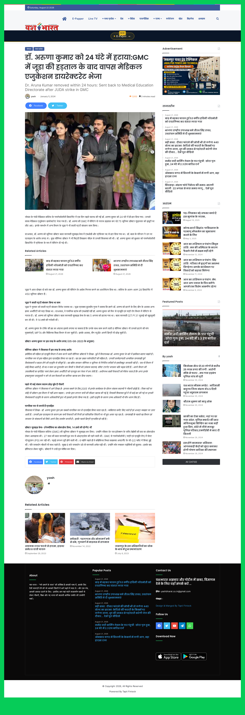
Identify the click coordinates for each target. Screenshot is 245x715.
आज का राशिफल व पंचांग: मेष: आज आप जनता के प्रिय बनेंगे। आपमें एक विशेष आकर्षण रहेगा (199, 283)
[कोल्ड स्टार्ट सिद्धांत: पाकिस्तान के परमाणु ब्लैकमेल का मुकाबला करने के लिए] (171, 232)
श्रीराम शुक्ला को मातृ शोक (197, 401)
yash (33, 96)
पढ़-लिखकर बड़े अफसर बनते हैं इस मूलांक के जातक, (199, 214)
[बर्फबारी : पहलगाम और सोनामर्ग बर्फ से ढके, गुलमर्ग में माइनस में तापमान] (90, 524)
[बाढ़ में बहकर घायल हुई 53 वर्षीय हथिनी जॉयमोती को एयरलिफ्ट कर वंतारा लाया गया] (34, 265)
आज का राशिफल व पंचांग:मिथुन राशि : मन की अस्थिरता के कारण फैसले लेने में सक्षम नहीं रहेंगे (200, 247)
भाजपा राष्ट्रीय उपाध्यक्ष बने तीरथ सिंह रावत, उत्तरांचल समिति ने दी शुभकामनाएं (133, 265)
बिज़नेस (190, 18)
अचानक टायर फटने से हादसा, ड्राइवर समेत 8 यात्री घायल (44, 547)
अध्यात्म (201, 18)
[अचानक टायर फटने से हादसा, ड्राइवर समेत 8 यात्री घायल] (45, 528)
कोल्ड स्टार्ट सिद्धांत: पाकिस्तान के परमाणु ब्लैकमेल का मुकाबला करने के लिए (201, 231)
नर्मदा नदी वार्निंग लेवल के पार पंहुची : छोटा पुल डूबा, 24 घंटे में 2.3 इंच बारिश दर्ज (190, 338)
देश (121, 18)
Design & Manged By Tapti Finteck (173, 605)
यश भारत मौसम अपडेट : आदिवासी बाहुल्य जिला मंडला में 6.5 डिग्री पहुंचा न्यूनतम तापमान (201, 389)
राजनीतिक (144, 18)
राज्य (157, 18)
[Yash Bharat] (42, 27)
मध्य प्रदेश (109, 18)
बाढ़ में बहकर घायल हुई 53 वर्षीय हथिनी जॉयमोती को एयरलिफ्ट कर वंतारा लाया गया (64, 265)
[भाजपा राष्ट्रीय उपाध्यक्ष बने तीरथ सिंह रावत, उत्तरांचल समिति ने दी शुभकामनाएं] (102, 265)
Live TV (93, 18)
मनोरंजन (170, 18)
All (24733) (191, 461)
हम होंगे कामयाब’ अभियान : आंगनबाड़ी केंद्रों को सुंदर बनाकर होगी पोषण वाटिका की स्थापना (200, 446)
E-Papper (78, 18)
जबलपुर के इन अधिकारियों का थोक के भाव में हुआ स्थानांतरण (133, 547)
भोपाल (29, 49)
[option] (191, 328)
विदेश (132, 18)
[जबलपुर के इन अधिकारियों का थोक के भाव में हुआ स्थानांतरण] (135, 528)
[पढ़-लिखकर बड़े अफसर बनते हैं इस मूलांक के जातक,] (171, 217)
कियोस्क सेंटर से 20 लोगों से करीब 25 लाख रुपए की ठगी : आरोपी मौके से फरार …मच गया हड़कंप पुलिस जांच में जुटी (201, 371)
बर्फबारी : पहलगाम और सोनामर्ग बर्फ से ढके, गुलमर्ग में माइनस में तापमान (90, 540)
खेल (180, 18)
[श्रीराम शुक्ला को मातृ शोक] (171, 406)
